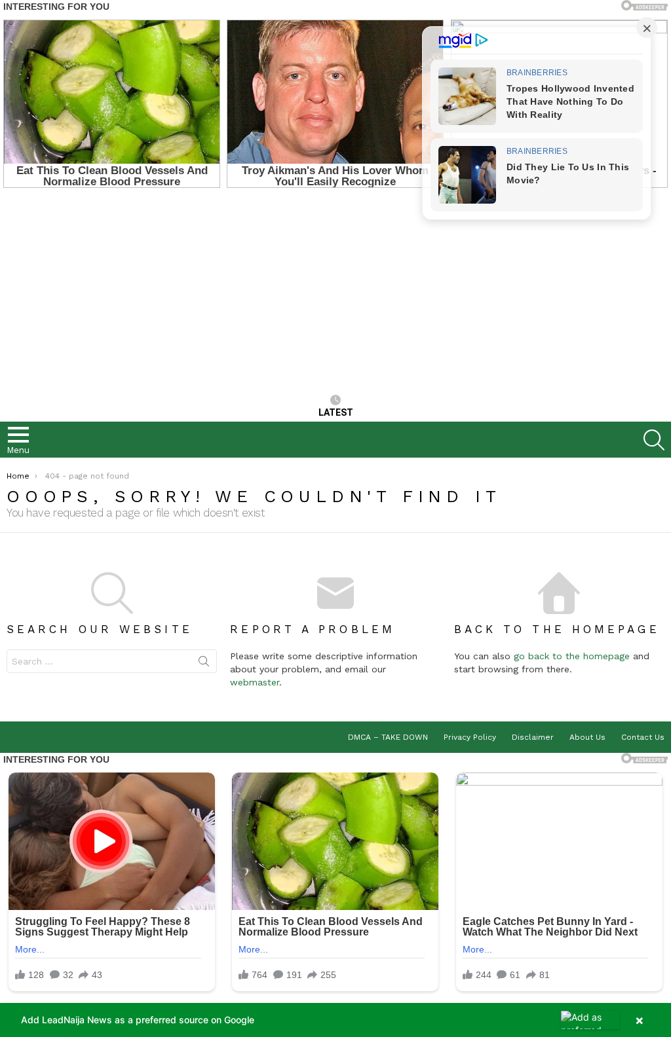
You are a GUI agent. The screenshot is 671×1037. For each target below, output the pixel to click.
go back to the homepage (572, 656)
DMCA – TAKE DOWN (388, 737)
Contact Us (642, 737)
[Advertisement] (335, 292)
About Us (587, 737)
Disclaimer (533, 737)
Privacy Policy (470, 737)
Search (204, 663)
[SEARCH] (653, 440)
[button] (335, 1020)
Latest (335, 412)
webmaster (254, 682)
